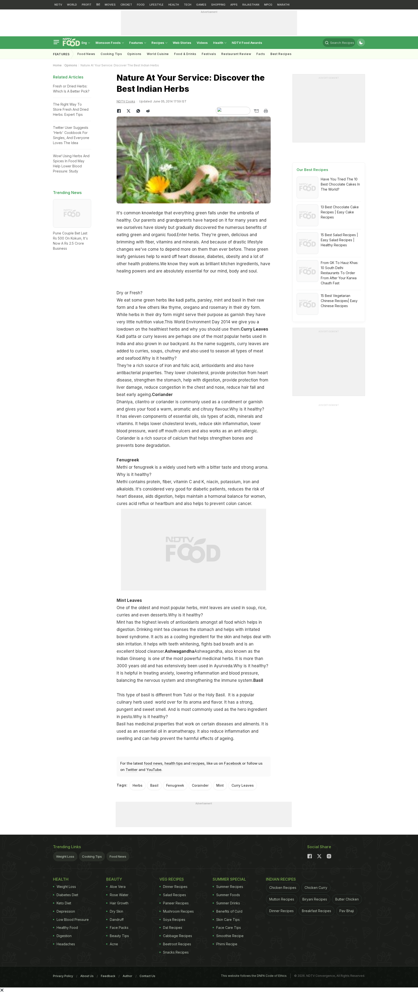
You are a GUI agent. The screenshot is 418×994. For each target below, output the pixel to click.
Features (136, 43)
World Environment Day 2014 (202, 321)
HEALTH (173, 4)
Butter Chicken (347, 899)
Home (57, 65)
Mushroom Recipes (178, 911)
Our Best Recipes (312, 169)
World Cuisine (158, 54)
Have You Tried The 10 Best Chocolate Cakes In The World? (340, 184)
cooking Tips (111, 54)
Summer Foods (228, 895)
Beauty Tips (119, 936)
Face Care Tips (228, 927)
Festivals (209, 54)
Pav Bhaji (346, 911)
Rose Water (119, 895)
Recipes (158, 43)
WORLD (72, 4)
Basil (154, 785)
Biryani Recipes (314, 899)
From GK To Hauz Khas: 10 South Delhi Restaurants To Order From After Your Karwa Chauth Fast (339, 273)
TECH (187, 4)
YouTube (153, 769)
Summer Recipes (229, 887)
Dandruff (117, 919)
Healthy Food (67, 927)
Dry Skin (116, 911)
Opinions (134, 54)
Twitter (132, 769)
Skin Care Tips (228, 919)
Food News (86, 54)
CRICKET (126, 4)
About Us (87, 976)
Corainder (200, 785)
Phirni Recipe (226, 944)
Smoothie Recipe (230, 936)
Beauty (114, 879)
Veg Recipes (171, 879)
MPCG (268, 4)
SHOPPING (218, 4)
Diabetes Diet (67, 895)
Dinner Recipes (175, 887)
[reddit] (148, 111)
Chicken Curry (316, 887)
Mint (220, 785)
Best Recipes (280, 54)
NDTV (58, 4)
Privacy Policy (63, 976)
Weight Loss (65, 856)
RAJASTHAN (250, 4)
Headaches (66, 944)
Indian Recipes (281, 879)
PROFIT (86, 4)
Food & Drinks (185, 54)
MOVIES (110, 4)
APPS (234, 4)
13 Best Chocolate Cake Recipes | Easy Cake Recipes (340, 212)
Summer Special (229, 879)
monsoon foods (108, 43)
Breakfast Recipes (316, 911)
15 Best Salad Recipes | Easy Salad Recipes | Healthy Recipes (339, 240)
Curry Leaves (242, 785)
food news (153, 763)
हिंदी (98, 4)
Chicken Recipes (282, 887)
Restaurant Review (236, 54)
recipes (197, 763)
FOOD (141, 4)
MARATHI (283, 4)
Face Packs (119, 927)
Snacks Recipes (176, 952)
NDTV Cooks (126, 101)
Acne (114, 944)
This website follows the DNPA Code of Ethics (254, 976)
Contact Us (147, 976)
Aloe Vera (118, 887)
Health (218, 43)
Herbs (137, 785)
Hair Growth (119, 903)
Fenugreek (128, 460)
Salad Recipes (174, 895)
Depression (66, 911)
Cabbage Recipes (177, 936)
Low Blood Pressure (73, 919)
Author (127, 976)
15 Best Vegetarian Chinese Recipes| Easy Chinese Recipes (339, 301)
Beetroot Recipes (177, 944)
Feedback (108, 976)
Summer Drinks (228, 903)
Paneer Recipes (176, 903)
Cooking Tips (92, 856)
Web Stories (182, 43)
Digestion (64, 936)
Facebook (232, 763)
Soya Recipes (174, 919)
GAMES (201, 4)
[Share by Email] (256, 111)
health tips (173, 763)
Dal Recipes (172, 927)
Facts (260, 54)
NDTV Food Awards (247, 43)
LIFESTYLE (156, 4)
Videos (202, 43)
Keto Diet (64, 903)
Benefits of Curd (229, 911)
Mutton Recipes (281, 899)
